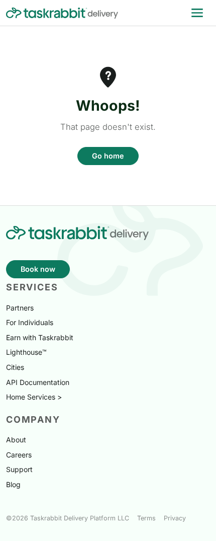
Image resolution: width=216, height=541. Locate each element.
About (16, 439)
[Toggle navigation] (197, 13)
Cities (15, 367)
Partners (20, 307)
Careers (19, 454)
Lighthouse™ (26, 352)
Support (19, 469)
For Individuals (29, 322)
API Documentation (37, 382)
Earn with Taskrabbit (39, 337)
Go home (108, 155)
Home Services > (34, 397)
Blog (13, 484)
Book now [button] (38, 269)
